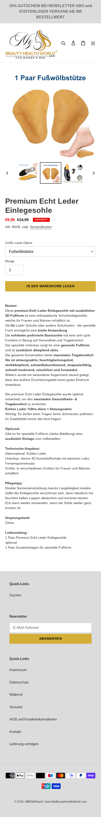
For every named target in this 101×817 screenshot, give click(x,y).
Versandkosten (41, 227)
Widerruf (15, 694)
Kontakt (15, 732)
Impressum (18, 670)
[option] (28, 173)
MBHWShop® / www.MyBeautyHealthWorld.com (56, 801)
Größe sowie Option (18, 243)
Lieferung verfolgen (24, 744)
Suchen (15, 595)
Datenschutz (19, 682)
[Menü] (93, 43)
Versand (15, 707)
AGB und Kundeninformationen (33, 719)
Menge (9, 261)
